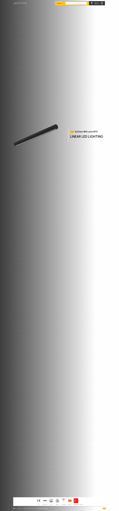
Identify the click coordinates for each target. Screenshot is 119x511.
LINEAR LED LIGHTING (28, 508)
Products (59, 3)
